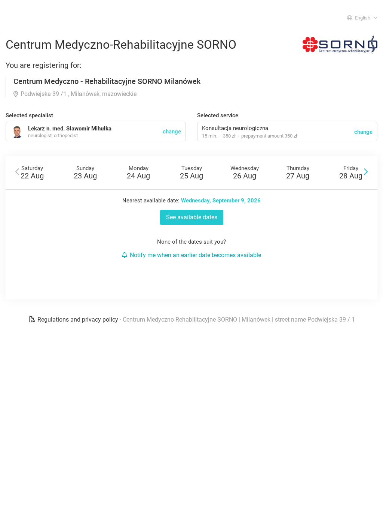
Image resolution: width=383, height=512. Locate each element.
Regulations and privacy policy (78, 319)
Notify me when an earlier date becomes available (195, 255)
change (363, 132)
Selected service (217, 115)
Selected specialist (29, 115)
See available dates (191, 217)
